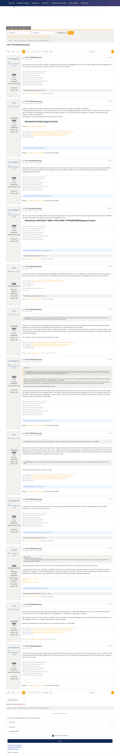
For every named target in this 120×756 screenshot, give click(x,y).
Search (27, 28)
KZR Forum (84, 3)
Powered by (56, 713)
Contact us (35, 3)
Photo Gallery (73, 3)
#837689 (110, 266)
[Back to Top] (118, 754)
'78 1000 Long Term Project (30, 578)
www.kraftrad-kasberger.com (36, 126)
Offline (14, 74)
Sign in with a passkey (61, 735)
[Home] (13, 3)
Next (46, 51)
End (50, 51)
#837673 (110, 208)
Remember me (61, 33)
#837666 (110, 101)
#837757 (110, 646)
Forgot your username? (30, 37)
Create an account (44, 37)
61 (42, 51)
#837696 (110, 433)
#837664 (110, 57)
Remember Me (13, 731)
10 (38, 51)
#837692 (110, 309)
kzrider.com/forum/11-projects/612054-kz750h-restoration (48, 135)
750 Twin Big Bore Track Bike (30, 582)
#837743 (110, 604)
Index (9, 28)
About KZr (45, 3)
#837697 (110, 499)
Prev (13, 51)
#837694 (110, 359)
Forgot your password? (15, 37)
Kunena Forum (63, 713)
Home (10, 3)
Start (8, 51)
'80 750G (24, 580)
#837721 (110, 548)
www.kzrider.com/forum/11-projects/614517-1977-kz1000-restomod (53, 131)
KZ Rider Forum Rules (59, 3)
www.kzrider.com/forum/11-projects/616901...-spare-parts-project (51, 133)
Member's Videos (23, 3)
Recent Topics (18, 28)
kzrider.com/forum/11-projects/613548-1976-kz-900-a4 (48, 281)
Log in (70, 33)
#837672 (110, 160)
